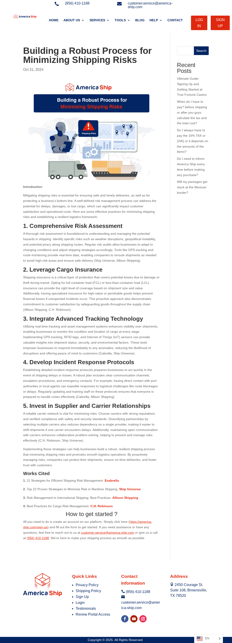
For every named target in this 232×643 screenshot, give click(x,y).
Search (201, 51)
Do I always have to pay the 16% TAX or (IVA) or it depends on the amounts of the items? (192, 140)
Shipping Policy (88, 591)
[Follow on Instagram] (143, 618)
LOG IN (199, 23)
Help (154, 20)
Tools (120, 20)
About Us (71, 20)
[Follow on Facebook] (124, 618)
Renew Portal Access (93, 614)
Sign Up (82, 597)
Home (53, 20)
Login (80, 603)
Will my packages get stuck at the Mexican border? (192, 187)
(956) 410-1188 (38, 538)
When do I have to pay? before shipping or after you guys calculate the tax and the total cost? (192, 112)
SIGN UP (220, 23)
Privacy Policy (87, 585)
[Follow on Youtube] (134, 618)
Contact (175, 20)
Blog (140, 20)
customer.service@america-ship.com (107, 532)
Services (97, 20)
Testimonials (86, 608)
